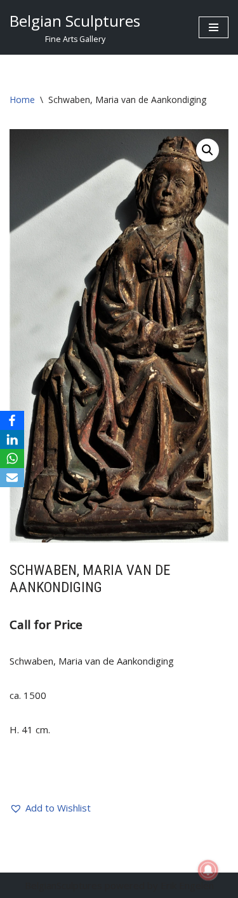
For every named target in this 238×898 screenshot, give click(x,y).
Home (22, 99)
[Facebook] (12, 420)
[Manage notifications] (208, 870)
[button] (207, 150)
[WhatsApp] (12, 458)
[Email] (12, 477)
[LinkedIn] (12, 439)
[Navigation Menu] (213, 27)
